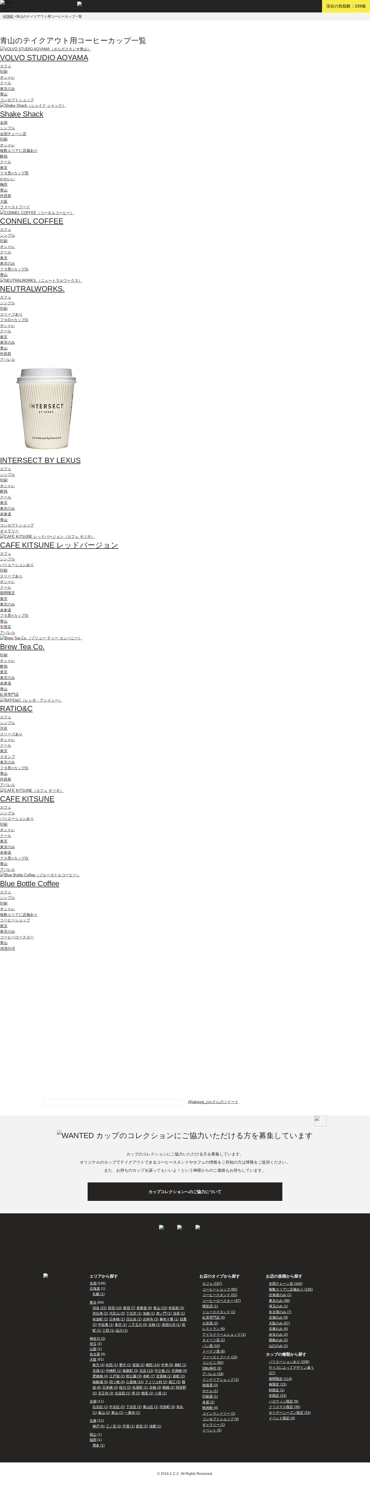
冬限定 (5, 627)
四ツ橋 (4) (117, 1382)
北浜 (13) (146, 1371)
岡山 (93, 1435)
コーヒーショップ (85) (219, 1289)
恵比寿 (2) (100, 1313)
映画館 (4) (210, 1408)
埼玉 (93, 1344)
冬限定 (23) (277, 1396)
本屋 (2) (208, 1402)
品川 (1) (122, 1330)
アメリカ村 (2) (156, 1382)
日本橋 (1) (117, 1319)
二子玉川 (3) (137, 1325)
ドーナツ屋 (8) (213, 1351)
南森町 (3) (130, 1371)
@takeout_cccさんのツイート (213, 1102)
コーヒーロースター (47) (221, 1301)
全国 (4, 122)
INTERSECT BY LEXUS (40, 460)
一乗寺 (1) (132, 1413)
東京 (4, 167)
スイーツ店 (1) (213, 1340)
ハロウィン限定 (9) (283, 1401)
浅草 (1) (179, 1313)
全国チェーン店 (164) (285, 1284)
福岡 (93, 1440)
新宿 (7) (129, 1308)
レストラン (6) (213, 1329)
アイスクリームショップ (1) (224, 1335)
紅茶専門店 (9, 694)
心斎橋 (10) (135, 1382)
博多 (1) (98, 1445)
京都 (93, 1401)
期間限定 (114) (280, 1379)
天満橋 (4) (179, 1371)
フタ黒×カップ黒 (14, 173)
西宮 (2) (142, 1426)
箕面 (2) (138, 1365)
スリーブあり (11, 314)
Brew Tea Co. (22, 646)
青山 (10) (160, 1308)
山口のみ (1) (278, 1346)
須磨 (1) (155, 1426)
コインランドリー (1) (218, 1414)
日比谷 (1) (134, 1319)
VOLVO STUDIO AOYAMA (44, 57)
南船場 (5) (100, 1382)
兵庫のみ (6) (278, 1329)
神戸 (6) (98, 1426)
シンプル (7, 128)
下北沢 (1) (134, 1313)
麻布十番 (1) (169, 1319)
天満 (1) (98, 1371)
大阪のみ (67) (279, 1323)
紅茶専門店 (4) (213, 1317)
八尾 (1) (161, 1393)
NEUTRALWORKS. (32, 288)
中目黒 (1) (106, 1325)
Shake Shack (21, 114)
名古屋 (95, 1354)
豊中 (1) (125, 1365)
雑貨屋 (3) (210, 1385)
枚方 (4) (98, 1365)
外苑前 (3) (176, 1308)
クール (5, 83)
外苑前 (5, 196)
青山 (4, 94)
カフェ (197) (212, 1284)
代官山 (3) (117, 1313)
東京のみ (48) (279, 1301)
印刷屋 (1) (210, 1396)
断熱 (4, 156)
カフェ (5, 66)
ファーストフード (15, 207)
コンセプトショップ (17, 100)
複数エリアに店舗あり (19, 150)
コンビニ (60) (212, 1363)
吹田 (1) (112, 1365)
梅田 (4, 184)
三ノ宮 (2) (113, 1426)
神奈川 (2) (97, 1339)
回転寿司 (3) (211, 1368)
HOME (8, 16)
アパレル (7, 359)
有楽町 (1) (100, 1319)
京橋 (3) (155, 1387)
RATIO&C (16, 708)
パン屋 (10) (211, 1346)
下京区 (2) (134, 1407)
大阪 (4, 201)
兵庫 (93, 1421)
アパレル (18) (212, 1374)
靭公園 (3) (134, 1376)
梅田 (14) (153, 1365)
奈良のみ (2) (278, 1335)
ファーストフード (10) (219, 1357)
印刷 (4, 71)
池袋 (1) (149, 1313)
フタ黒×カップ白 (14, 269)
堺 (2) (136, 1393)
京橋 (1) (154, 1325)
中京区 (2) (117, 1407)
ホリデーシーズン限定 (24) (290, 1413)
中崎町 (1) (113, 1371)
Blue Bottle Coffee (29, 883)
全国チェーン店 (13, 134)
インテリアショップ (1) (220, 1380)
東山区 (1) (150, 1407)
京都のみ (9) (278, 1317)
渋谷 (4, 728)
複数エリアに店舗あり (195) (291, 1289)
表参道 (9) (144, 1308)
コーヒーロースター (17, 937)
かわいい (7, 179)
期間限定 (7, 593)
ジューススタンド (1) (218, 1312)
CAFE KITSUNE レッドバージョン (59, 545)
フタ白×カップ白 (14, 320)
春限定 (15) (277, 1384)
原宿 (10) (115, 1308)
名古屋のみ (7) (280, 1312)
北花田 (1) (122, 1393)
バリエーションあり (17, 565)
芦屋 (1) (129, 1426)
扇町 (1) (180, 1365)
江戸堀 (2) (117, 1376)
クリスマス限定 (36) (284, 1407)
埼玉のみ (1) (278, 1306)
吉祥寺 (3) (150, 1319)
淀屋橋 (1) (164, 1376)
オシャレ (7, 77)
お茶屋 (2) (210, 1323)
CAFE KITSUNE (27, 798)
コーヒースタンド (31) (219, 1295)
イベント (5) (211, 1430)
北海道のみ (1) (280, 1295)
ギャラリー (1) (213, 1425)
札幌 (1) (98, 1294)
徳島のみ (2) (278, 1340)
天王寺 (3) (106, 1393)
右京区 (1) (100, 1407)
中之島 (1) (162, 1371)
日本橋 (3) (110, 1387)
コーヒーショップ (15, 920)
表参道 (5, 514)
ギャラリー (9, 531)
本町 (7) (149, 1376)
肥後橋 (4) (100, 1376)
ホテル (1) (210, 1391)
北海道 (95, 1289)
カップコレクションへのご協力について (185, 1191)
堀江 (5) (175, 1382)
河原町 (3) (167, 1407)
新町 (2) (179, 1376)
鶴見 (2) (147, 1393)
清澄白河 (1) (171, 1325)
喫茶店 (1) (210, 1306)
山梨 (93, 1349)
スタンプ (7, 757)
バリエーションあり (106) (289, 1362)
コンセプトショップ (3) (220, 1419)
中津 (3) (167, 1365)
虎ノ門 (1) (164, 1313)
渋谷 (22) (99, 1308)
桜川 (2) (125, 1387)
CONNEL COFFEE (31, 221)
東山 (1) (117, 1413)
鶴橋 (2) (168, 1387)
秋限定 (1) (276, 1390)
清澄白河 (7, 948)
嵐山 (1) (104, 1413)
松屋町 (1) (140, 1387)
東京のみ (7, 89)
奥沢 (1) (121, 1325)
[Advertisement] (43, 987)
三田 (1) (108, 1330)
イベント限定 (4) (282, 1418)
